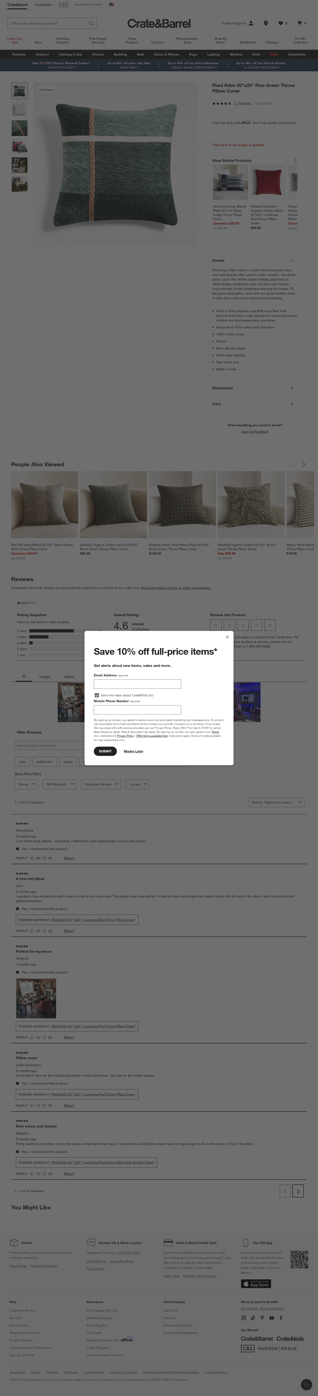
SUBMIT (105, 751)
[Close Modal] (227, 637)
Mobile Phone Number (117, 701)
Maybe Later (133, 751)
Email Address (111, 675)
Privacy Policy (125, 736)
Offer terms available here (152, 736)
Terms (215, 732)
